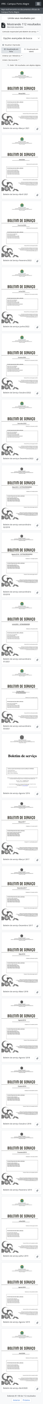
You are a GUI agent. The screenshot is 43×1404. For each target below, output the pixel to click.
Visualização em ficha (12, 50)
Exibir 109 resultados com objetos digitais (25, 65)
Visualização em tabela (32, 50)
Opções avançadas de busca (17, 38)
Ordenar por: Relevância (11, 56)
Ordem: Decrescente (10, 60)
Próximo (26, 1400)
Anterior (16, 1400)
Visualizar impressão (12, 45)
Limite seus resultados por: (21, 18)
